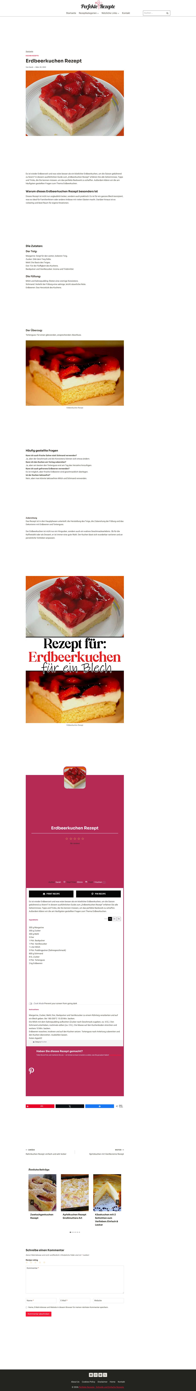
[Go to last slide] (32, 1202)
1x (110, 918)
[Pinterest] (100, 1375)
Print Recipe (53, 893)
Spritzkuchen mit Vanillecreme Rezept (106, 1152)
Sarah (31, 67)
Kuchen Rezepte (32, 56)
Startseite (71, 13)
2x (114, 918)
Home (112, 1381)
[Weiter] (117, 1202)
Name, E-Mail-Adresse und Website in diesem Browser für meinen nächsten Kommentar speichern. (68, 1307)
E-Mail (63, 1300)
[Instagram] (96, 1375)
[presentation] (42, 1192)
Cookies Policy (88, 1381)
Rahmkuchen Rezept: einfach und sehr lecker (46, 1152)
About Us (75, 1381)
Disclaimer (102, 1381)
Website (98, 1300)
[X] (105, 1375)
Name (30, 1300)
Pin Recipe (100, 893)
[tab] (70, 1232)
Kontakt (126, 13)
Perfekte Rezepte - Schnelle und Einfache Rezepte (101, 1387)
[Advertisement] (75, 33)
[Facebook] (91, 1375)
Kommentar (33, 1268)
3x (119, 918)
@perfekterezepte (115, 1055)
